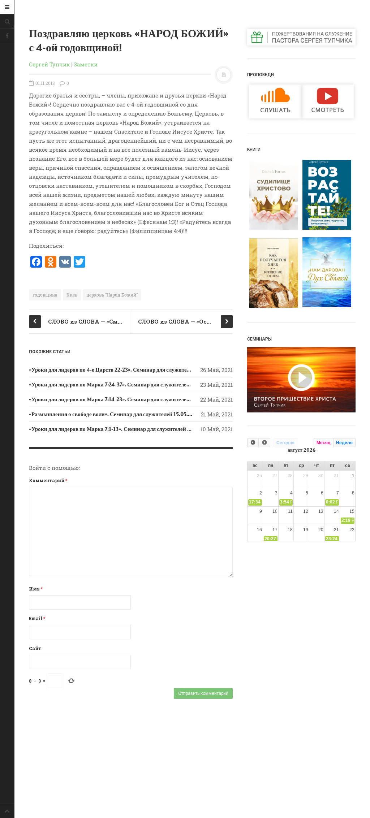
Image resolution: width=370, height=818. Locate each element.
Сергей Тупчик (49, 64)
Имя (36, 589)
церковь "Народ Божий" (112, 295)
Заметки (86, 64)
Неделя (344, 442)
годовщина (45, 295)
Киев (71, 295)
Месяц (323, 442)
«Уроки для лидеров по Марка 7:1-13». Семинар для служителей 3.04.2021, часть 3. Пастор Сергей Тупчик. (160, 429)
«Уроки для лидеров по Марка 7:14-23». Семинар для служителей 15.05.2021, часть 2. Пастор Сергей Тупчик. (163, 399)
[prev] (253, 442)
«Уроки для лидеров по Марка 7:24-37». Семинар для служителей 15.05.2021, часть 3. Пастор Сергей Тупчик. (163, 384)
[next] (264, 442)
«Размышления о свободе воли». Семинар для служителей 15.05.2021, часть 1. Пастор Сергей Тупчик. (154, 414)
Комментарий (48, 480)
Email (37, 618)
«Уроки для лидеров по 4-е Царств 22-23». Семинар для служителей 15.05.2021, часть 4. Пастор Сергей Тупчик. (166, 369)
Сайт (35, 648)
